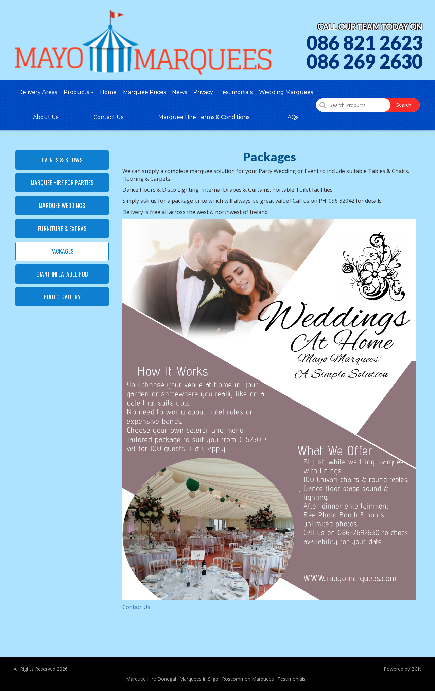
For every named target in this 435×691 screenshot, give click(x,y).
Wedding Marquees (286, 92)
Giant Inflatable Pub (62, 273)
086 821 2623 (365, 42)
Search (403, 105)
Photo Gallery (62, 296)
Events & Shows (62, 159)
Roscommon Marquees (248, 679)
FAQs (291, 117)
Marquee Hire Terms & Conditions (203, 117)
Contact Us (108, 117)
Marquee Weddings (62, 205)
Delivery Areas (37, 92)
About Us (45, 117)
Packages (62, 251)
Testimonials (236, 92)
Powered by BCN (402, 669)
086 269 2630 (365, 61)
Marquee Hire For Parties (62, 182)
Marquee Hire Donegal (151, 679)
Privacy (203, 92)
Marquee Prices (144, 92)
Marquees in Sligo (199, 679)
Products (77, 92)
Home (108, 92)
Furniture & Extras (62, 228)
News (179, 92)
